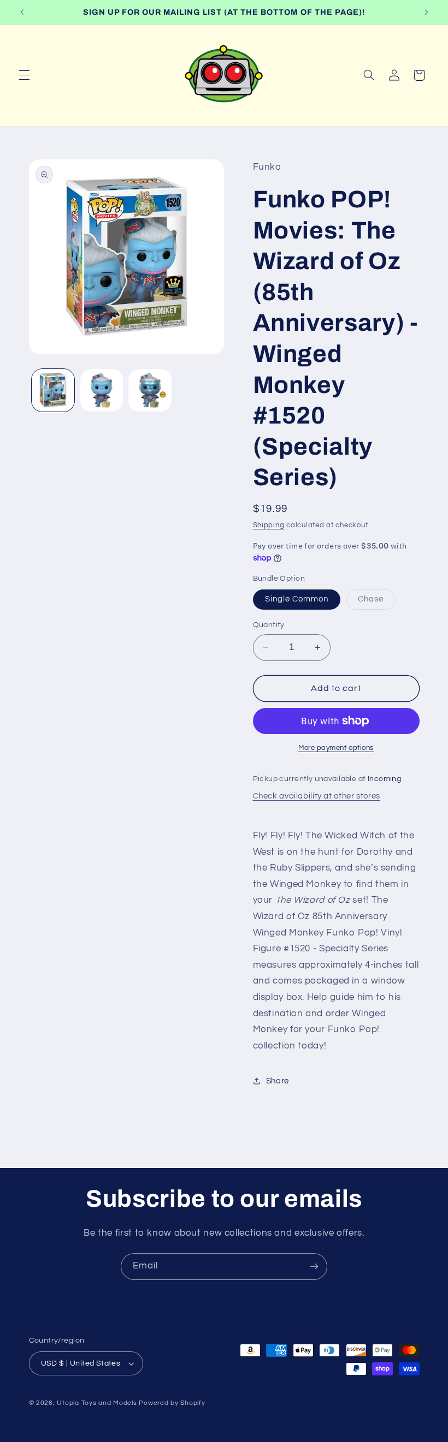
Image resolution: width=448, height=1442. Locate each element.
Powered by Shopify (172, 1403)
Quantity (269, 625)
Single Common (297, 599)
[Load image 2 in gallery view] (101, 390)
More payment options (336, 748)
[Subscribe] (314, 1266)
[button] (24, 75)
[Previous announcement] (22, 12)
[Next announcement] (426, 12)
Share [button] (277, 1081)
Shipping (269, 525)
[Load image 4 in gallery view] (149, 390)
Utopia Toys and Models (97, 1403)
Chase (377, 602)
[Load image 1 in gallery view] (53, 390)
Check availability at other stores (316, 796)
